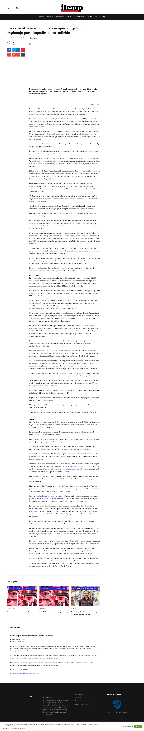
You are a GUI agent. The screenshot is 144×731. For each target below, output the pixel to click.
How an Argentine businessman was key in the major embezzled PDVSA (85, 613)
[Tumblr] (23, 55)
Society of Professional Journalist (117, 712)
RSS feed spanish (47, 588)
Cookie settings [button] (128, 726)
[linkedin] (18, 50)
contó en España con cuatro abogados (49, 496)
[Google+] (9, 55)
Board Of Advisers (81, 701)
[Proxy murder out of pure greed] (22, 596)
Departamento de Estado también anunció (72, 466)
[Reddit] (14, 55)
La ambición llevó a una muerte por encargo (53, 612)
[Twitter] (8, 8)
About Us (78, 697)
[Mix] (18, 55)
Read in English (94, 104)
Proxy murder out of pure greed (18, 612)
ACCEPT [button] (138, 726)
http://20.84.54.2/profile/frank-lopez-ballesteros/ (24, 673)
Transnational (29, 588)
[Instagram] (17, 8)
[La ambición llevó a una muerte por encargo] (54, 596)
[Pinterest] (23, 50)
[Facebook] (12, 8)
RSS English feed (15, 588)
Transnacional (60, 588)
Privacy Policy (79, 694)
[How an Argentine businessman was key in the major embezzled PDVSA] (85, 596)
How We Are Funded (82, 704)
